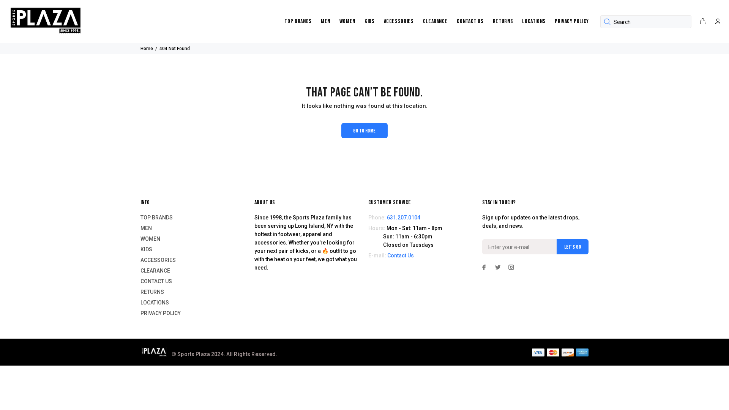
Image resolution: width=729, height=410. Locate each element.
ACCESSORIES (399, 21)
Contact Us (400, 255)
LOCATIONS (534, 21)
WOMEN (347, 21)
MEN (325, 21)
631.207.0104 (403, 217)
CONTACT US (470, 21)
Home (146, 48)
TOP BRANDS (297, 21)
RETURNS (503, 21)
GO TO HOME (364, 131)
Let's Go (572, 247)
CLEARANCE (435, 21)
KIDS (369, 21)
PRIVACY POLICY (572, 21)
